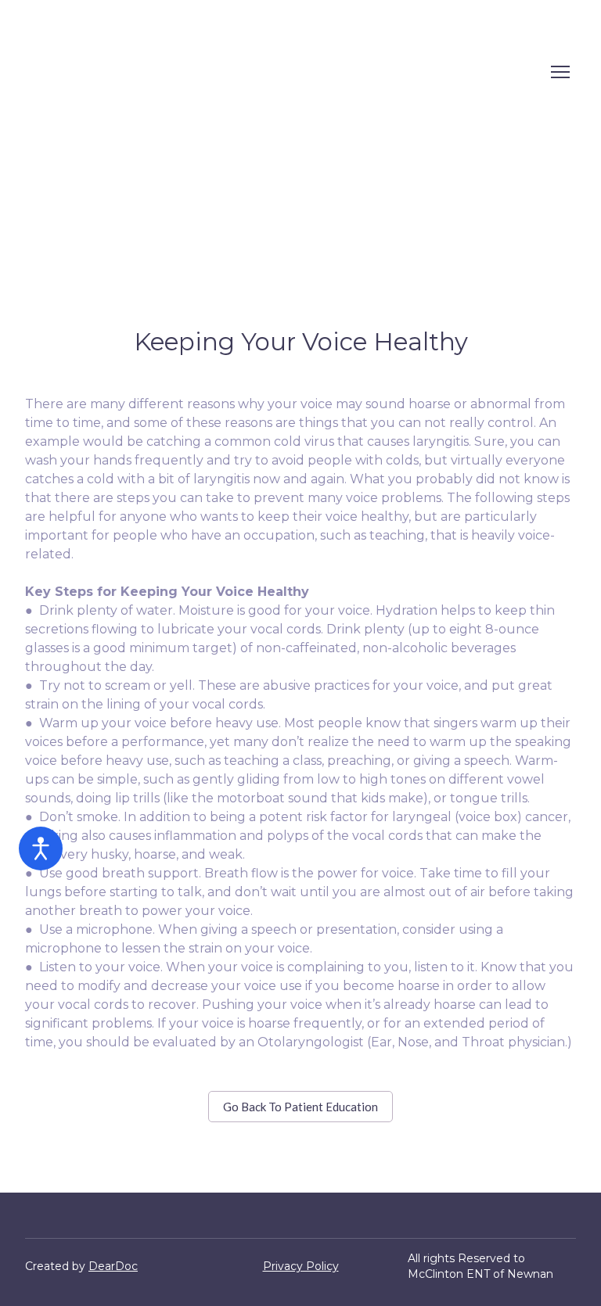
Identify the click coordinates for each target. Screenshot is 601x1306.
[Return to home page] (137, 71)
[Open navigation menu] (560, 72)
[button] (300, 1106)
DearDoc (113, 1266)
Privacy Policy (301, 1266)
